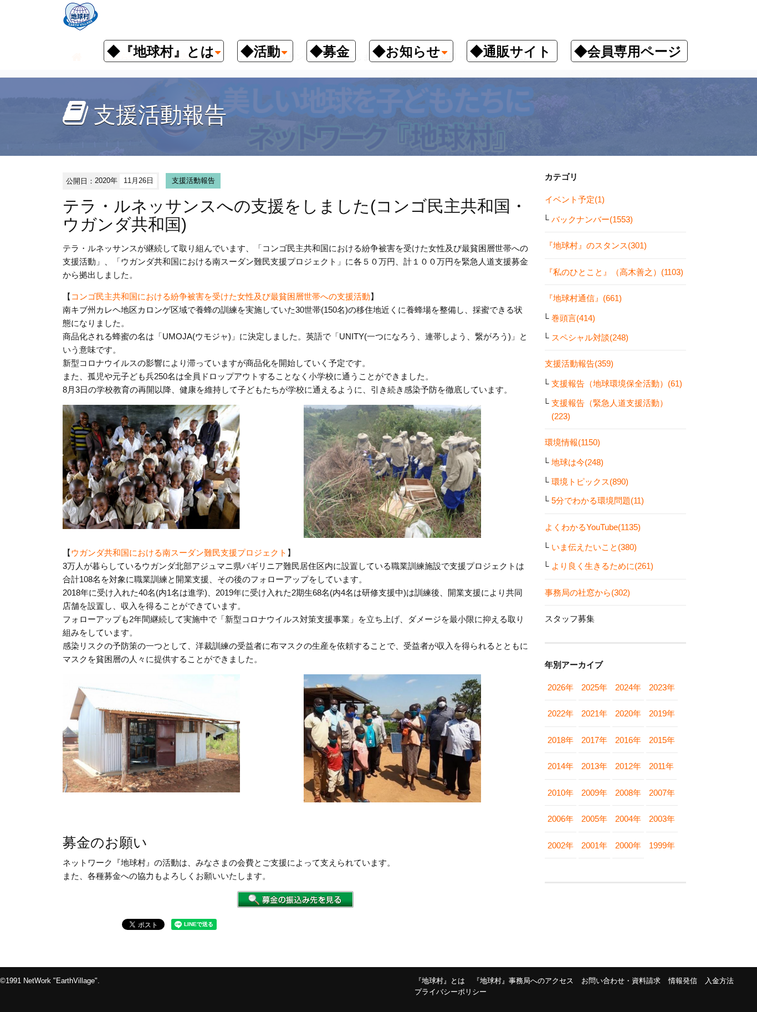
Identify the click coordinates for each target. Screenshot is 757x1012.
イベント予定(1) (575, 199)
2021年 (594, 713)
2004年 (628, 818)
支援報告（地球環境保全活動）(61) (616, 383)
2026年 (561, 687)
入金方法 (719, 981)
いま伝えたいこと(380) (594, 547)
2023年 (662, 687)
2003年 (662, 818)
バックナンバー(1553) (592, 219)
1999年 (662, 845)
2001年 (594, 845)
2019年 (662, 713)
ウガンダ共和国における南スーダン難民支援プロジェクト (179, 552)
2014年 (561, 766)
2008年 (628, 792)
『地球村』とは (440, 981)
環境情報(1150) (572, 442)
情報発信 (682, 981)
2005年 (594, 818)
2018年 (561, 740)
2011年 (661, 766)
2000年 (628, 845)
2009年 (594, 792)
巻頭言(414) (573, 318)
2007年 (662, 792)
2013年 (594, 766)
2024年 (628, 687)
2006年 (561, 818)
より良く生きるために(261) (602, 566)
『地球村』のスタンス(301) (596, 245)
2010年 (561, 792)
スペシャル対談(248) (589, 337)
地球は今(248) (577, 462)
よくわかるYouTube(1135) (593, 527)
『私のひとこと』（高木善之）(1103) (614, 272)
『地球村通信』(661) (583, 298)
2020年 (628, 713)
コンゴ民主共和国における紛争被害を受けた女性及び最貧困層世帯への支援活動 (220, 296)
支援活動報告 (193, 180)
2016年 (628, 740)
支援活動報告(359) (579, 363)
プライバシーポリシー (451, 992)
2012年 (628, 766)
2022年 (561, 713)
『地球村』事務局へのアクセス (523, 981)
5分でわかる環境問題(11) (597, 500)
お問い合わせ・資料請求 (621, 981)
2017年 (594, 740)
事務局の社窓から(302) (587, 592)
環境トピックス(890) (589, 481)
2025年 (594, 687)
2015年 (662, 740)
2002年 (561, 845)
